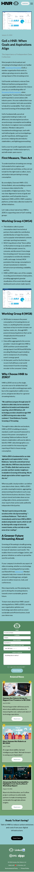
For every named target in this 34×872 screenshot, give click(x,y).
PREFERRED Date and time (17, 645)
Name (17, 630)
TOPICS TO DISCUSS (17, 652)
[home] (11, 3)
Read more (17, 719)
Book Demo (17, 838)
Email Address (17, 640)
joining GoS (19, 572)
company (17, 635)
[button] (31, 3)
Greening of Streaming (13, 68)
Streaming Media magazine (11, 92)
